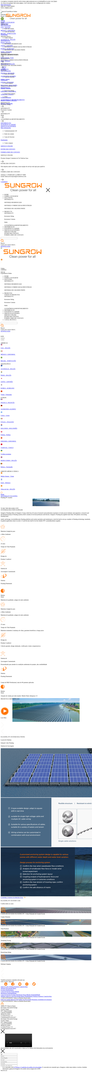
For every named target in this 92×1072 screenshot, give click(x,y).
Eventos (3, 990)
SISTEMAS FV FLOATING (9, 496)
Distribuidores (10, 990)
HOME (3, 21)
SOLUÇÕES (4, 24)
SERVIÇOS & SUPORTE (8, 126)
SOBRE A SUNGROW (8, 22)
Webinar (3, 988)
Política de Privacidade (25, 999)
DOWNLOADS (5, 246)
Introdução (4, 993)
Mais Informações (6, 4)
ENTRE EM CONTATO (8, 149)
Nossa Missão (15, 991)
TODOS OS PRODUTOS (8, 86)
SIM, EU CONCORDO (8, 6)
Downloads (9, 988)
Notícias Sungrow (14, 987)
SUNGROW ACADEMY (8, 124)
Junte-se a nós (5, 987)
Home (2, 494)
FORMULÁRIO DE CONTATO (10, 152)
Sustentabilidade (11, 993)
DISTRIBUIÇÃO (6, 123)
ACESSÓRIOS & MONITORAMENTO (13, 100)
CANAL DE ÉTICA (10, 320)
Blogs (14, 988)
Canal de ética (24, 987)
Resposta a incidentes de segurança (42, 999)
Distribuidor (4, 34)
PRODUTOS (5, 69)
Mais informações (6, 25)
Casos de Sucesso (6, 991)
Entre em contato (6, 999)
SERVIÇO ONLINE (7, 146)
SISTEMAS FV (5, 41)
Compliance (4, 181)
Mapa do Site (14, 999)
